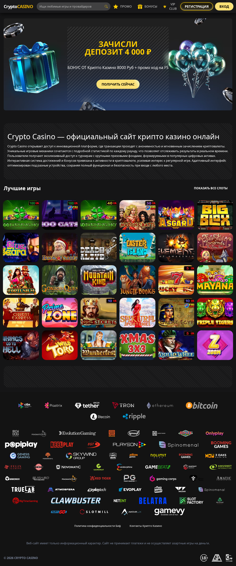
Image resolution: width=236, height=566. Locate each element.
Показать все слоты (211, 188)
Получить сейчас (118, 84)
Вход (224, 6)
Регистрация (197, 6)
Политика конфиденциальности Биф (97, 526)
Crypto (18, 6)
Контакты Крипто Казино (146, 526)
